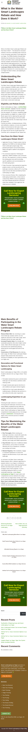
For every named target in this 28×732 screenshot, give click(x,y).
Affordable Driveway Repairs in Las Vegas (14, 549)
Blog (26, 728)
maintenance (9, 413)
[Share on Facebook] (10, 518)
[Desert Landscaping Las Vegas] (14, 2)
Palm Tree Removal (8, 685)
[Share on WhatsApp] (7, 518)
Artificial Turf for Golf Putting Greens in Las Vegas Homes (14, 571)
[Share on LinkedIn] (20, 518)
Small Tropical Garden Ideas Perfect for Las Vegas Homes (14, 542)
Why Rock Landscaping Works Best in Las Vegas (14, 534)
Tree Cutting (6, 700)
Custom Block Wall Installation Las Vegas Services (14, 563)
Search (2, 610)
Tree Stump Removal (8, 705)
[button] (2, 2)
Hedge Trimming (7, 692)
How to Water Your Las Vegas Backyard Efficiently (21, 525)
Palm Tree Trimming (8, 687)
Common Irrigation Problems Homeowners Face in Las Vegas (14, 556)
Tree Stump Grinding (8, 702)
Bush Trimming (6, 690)
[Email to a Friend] (15, 518)
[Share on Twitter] (13, 518)
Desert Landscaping (21, 23)
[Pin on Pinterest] (18, 518)
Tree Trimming (6, 707)
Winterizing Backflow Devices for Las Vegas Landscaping (7, 525)
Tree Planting (6, 695)
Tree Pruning (6, 697)
